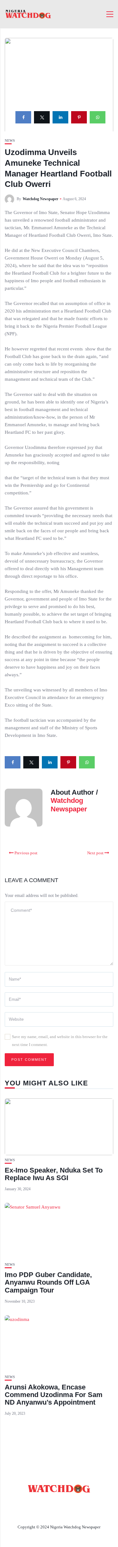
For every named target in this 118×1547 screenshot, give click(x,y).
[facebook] (23, 117)
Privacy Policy (59, 1512)
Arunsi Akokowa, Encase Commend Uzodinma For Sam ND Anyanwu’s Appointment (54, 1394)
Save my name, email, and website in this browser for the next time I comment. (60, 1040)
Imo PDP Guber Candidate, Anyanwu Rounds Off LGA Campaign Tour (48, 1282)
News (10, 140)
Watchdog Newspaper (40, 199)
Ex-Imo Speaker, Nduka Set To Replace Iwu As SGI (54, 1174)
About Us (40, 1504)
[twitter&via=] (42, 117)
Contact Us (74, 1504)
